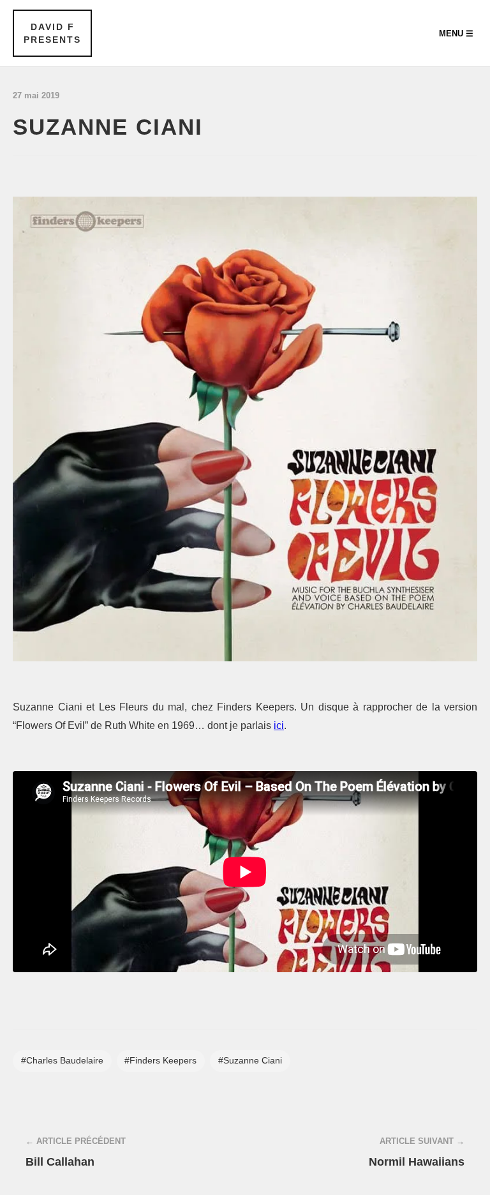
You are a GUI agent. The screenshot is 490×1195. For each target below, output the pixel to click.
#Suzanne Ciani (250, 1060)
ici (279, 725)
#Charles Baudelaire (62, 1060)
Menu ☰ (456, 33)
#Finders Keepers (160, 1060)
